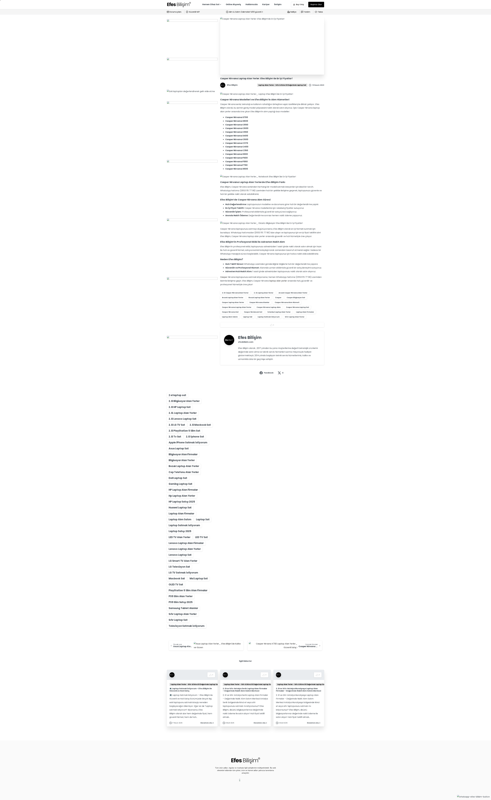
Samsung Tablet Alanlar (183, 608)
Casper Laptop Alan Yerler (233, 302)
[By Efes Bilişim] (172, 674)
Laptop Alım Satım (180, 519)
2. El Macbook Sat (200, 425)
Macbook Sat (177, 578)
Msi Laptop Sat (199, 578)
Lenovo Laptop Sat (180, 555)
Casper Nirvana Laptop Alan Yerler (236, 307)
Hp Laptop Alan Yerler (182, 496)
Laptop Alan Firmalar (181, 513)
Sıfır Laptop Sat (178, 620)
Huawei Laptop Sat (180, 507)
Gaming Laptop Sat (180, 484)
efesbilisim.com (245, 342)
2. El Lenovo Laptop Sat (182, 419)
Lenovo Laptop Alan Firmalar (186, 543)
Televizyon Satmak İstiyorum (186, 626)
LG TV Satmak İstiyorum (183, 572)
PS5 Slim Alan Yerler (181, 596)
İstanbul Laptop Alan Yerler (279, 312)
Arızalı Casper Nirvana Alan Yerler (293, 293)
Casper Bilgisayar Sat (296, 297)
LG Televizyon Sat (179, 566)
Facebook (269, 372)
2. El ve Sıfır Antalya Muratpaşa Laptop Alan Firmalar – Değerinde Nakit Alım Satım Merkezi (298, 689)
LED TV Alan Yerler (179, 537)
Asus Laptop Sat (179, 448)
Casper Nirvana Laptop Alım (269, 307)
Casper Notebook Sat (253, 312)
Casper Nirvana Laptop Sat (297, 307)
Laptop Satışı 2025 (180, 531)
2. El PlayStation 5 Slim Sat (184, 430)
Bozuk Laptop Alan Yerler (184, 466)
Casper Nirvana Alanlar (259, 302)
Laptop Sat (202, 519)
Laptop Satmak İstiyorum (184, 525)
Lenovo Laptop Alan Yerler (185, 549)
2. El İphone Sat (195, 436)
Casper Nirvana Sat (230, 312)
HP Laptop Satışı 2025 (182, 501)
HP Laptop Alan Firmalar (183, 490)
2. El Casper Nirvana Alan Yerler (235, 293)
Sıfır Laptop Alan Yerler (183, 614)
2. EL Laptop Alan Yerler (183, 413)
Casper (224, 277)
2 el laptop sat (177, 395)
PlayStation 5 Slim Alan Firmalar (188, 590)
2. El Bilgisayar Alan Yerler (184, 401)
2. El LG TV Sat (177, 425)
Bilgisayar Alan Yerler (182, 460)
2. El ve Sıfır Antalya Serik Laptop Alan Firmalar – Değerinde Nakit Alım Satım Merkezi (245, 689)
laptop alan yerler (278, 280)
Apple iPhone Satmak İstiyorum (188, 442)
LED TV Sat (201, 537)
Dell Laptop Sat (178, 478)
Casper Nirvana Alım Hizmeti (287, 302)
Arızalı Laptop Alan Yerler (232, 297)
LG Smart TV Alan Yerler (183, 561)
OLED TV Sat (176, 584)
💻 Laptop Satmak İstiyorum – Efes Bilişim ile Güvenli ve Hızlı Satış (190, 689)
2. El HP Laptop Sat (180, 407)
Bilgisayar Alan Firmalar (183, 454)
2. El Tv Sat (175, 436)
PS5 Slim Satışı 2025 (181, 602)
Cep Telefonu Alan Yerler (184, 472)
